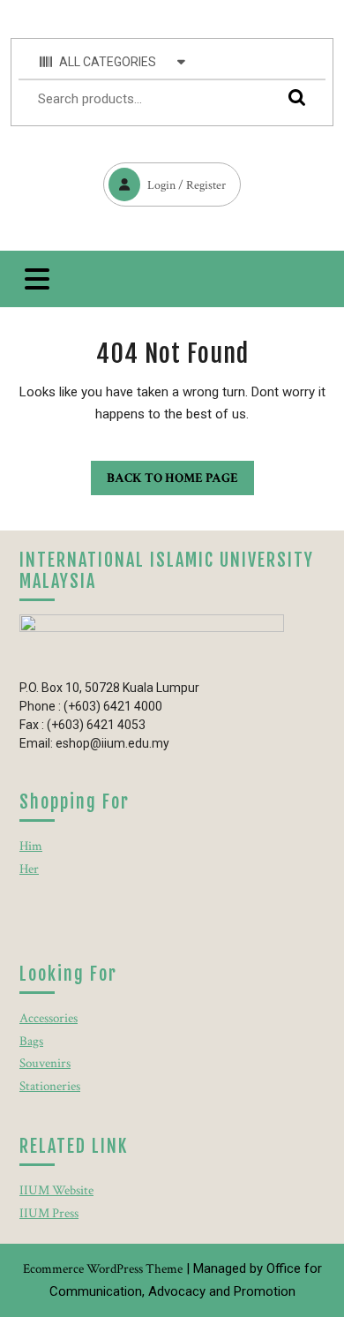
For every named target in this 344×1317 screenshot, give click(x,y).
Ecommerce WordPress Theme (103, 1269)
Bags (31, 1041)
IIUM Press (49, 1213)
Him (30, 846)
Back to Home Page (164, 473)
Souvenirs (45, 1063)
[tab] (37, 279)
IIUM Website (56, 1190)
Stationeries (49, 1086)
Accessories (48, 1018)
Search (293, 96)
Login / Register (164, 177)
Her (29, 869)
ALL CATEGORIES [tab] (107, 62)
